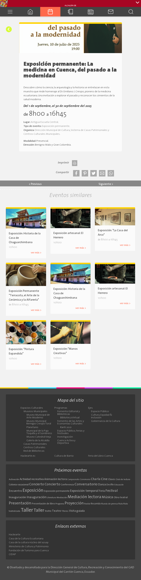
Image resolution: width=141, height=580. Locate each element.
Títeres (65, 511)
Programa (59, 504)
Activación (14, 479)
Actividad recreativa (32, 479)
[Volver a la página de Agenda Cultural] (9, 29)
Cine (104, 479)
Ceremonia (85, 480)
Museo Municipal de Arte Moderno (38, 416)
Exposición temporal (84, 490)
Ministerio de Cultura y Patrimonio (29, 546)
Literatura (51, 498)
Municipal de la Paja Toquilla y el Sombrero (39, 432)
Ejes (90, 408)
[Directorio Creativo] (70, 11)
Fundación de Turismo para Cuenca (29, 550)
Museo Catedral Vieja (38, 437)
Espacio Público (100, 411)
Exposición (33, 490)
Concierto (36, 484)
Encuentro (15, 491)
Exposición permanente (55, 126)
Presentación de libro (43, 504)
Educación (119, 485)
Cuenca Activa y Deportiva (66, 442)
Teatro (56, 511)
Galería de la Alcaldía (37, 440)
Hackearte (14, 534)
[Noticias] (91, 11)
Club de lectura (123, 479)
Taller (27, 510)
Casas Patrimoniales (35, 444)
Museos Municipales (35, 411)
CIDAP (12, 554)
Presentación (20, 503)
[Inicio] (30, 11)
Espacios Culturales (32, 408)
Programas (60, 408)
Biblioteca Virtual (69, 418)
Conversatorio (86, 484)
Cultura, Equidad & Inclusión (101, 416)
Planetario (32, 427)
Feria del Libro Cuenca (100, 456)
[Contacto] (111, 11)
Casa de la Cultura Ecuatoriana (26, 538)
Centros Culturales (34, 447)
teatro (48, 511)
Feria (102, 491)
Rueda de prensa (109, 504)
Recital (87, 504)
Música (107, 497)
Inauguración (17, 497)
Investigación (65, 437)
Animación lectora (55, 479)
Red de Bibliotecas (34, 451)
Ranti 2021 (65, 427)
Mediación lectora (84, 497)
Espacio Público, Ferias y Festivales (70, 432)
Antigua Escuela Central (44, 122)
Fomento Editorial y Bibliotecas (68, 412)
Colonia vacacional (19, 484)
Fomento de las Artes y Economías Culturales (70, 422)
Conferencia (67, 485)
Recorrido (96, 504)
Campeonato (73, 480)
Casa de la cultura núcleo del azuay (28, 542)
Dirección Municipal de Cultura (52, 130)
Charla (95, 479)
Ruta (120, 504)
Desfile (110, 485)
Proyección (74, 503)
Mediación (62, 498)
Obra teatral (121, 497)
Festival (111, 491)
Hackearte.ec (28, 456)
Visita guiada (77, 511)
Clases (111, 479)
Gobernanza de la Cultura (105, 421)
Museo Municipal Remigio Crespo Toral (38, 422)
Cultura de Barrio (64, 456)
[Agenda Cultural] (50, 11)
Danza (102, 484)
